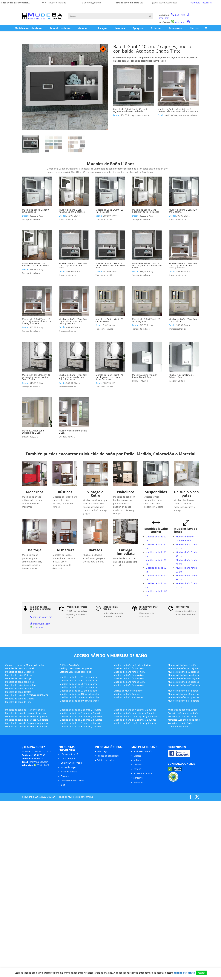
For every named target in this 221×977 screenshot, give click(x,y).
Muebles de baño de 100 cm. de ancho (79, 694)
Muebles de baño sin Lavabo (128, 697)
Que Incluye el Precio (71, 762)
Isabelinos (125, 491)
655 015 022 (38, 627)
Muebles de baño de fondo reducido (132, 665)
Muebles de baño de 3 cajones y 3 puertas (81, 716)
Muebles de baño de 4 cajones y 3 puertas (135, 713)
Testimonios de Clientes (73, 780)
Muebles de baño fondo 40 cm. (129, 671)
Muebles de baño (60, 28)
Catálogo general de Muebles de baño (24, 665)
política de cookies (184, 972)
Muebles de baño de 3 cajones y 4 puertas (81, 719)
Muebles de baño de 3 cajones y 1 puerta (80, 709)
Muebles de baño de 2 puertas (183, 694)
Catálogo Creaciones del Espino (75, 671)
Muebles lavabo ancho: (156, 530)
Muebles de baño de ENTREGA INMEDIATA (26, 695)
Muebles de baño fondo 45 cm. (129, 675)
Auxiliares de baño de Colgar (182, 709)
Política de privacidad (108, 755)
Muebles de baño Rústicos (18, 675)
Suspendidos (156, 491)
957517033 (180, 14)
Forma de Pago (68, 767)
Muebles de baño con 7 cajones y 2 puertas (135, 723)
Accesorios (175, 28)
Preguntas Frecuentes (201, 2)
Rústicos (65, 491)
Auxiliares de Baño (143, 751)
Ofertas (193, 28)
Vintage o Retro (95, 493)
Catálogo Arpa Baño (69, 665)
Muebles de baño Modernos (19, 671)
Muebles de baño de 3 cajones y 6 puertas (81, 723)
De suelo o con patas (186, 493)
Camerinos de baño (178, 726)
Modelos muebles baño (28, 28)
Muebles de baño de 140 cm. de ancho (79, 700)
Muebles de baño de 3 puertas (183, 697)
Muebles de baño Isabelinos (19, 681)
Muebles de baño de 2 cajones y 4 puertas (26, 723)
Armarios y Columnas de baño (183, 713)
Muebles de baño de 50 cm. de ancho (78, 677)
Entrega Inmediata (126, 552)
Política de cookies (106, 760)
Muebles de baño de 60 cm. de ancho (78, 680)
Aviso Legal (102, 751)
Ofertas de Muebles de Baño (128, 690)
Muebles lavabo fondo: (185, 530)
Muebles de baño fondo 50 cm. (129, 678)
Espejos (102, 28)
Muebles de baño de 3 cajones (183, 671)
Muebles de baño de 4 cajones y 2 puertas (135, 709)
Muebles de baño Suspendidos (21, 685)
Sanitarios (139, 777)
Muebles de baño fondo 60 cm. (129, 685)
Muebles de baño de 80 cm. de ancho (78, 687)
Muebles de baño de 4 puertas (183, 700)
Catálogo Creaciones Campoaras (76, 668)
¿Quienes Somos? (69, 754)
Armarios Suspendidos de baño (184, 719)
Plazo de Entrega (69, 771)
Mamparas (139, 782)
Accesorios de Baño (143, 773)
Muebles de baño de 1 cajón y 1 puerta (25, 709)
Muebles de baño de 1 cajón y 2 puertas (25, 713)
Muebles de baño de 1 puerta (183, 690)
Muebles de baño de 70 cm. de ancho (78, 684)
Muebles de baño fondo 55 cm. (129, 681)
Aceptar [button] (201, 972)
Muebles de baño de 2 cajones (183, 668)
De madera (65, 550)
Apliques (138, 28)
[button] (103, 49)
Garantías (65, 776)
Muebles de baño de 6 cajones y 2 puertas (135, 719)
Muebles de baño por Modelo (20, 668)
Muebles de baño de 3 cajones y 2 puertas (81, 713)
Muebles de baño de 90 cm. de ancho (78, 690)
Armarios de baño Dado (180, 723)
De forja (34, 550)
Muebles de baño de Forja (18, 701)
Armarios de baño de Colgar (182, 716)
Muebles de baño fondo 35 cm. (129, 668)
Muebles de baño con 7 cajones (184, 685)
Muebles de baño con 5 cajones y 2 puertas (135, 716)
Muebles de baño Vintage (18, 678)
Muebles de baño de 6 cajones (183, 681)
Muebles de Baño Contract (127, 694)
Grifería (137, 768)
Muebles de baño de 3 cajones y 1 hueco (80, 726)
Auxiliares (84, 28)
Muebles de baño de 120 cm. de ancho (79, 697)
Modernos (34, 491)
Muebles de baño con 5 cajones (184, 678)
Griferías (156, 28)
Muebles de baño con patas (19, 688)
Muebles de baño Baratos (18, 691)
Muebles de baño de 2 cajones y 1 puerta (26, 716)
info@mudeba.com (41, 623)
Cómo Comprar (68, 758)
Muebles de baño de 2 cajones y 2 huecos (26, 726)
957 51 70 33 (38, 617)
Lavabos (120, 28)
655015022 (164, 18)
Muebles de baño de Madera (19, 698)
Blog (63, 784)
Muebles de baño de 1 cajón (182, 665)
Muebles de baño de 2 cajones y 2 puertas (26, 719)
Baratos (95, 550)
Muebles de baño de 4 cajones (183, 675)
